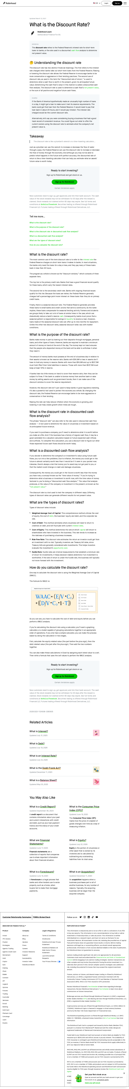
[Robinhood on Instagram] (85, 918)
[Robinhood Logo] (9, 3)
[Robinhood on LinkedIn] (89, 918)
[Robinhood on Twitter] (81, 917)
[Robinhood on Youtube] (97, 918)
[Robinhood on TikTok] (93, 918)
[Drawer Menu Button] (125, 3)
